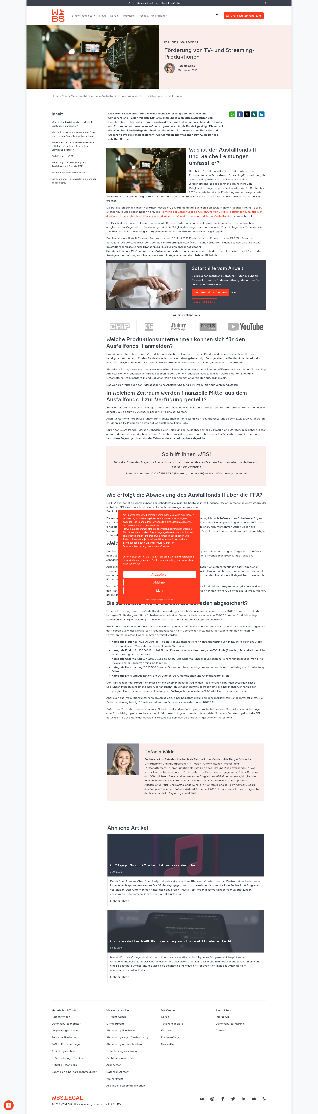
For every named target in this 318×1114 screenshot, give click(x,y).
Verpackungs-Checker (66, 1030)
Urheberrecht (115, 1023)
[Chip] (120, 326)
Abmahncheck (61, 1016)
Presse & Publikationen (152, 15)
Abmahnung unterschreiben (124, 1044)
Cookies (221, 1030)
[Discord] (254, 1098)
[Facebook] (223, 1098)
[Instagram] (212, 1098)
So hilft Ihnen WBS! (62, 156)
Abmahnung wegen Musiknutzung (127, 1037)
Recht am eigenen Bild (120, 1058)
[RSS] (264, 1098)
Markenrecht (114, 1078)
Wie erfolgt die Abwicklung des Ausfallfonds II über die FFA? (69, 164)
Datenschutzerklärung (230, 1023)
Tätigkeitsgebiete (81, 15)
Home (55, 96)
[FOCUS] (208, 326)
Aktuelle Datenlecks (64, 1064)
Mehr (159, 590)
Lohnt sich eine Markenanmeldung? (74, 1071)
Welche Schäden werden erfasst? (70, 172)
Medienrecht (79, 96)
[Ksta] (178, 326)
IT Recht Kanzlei (116, 1016)
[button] (232, 114)
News (102, 15)
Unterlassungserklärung (121, 1051)
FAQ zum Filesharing (64, 1037)
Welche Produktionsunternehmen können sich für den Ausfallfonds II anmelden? (74, 134)
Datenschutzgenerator (66, 1023)
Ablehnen (159, 582)
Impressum (223, 1016)
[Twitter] (233, 1098)
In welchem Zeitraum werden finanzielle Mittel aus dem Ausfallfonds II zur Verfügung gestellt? (73, 146)
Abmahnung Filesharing (121, 1030)
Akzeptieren (159, 574)
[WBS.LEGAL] (58, 15)
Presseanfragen (171, 1037)
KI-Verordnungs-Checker (67, 1058)
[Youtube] (245, 326)
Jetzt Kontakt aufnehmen (210, 292)
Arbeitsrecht (114, 1064)
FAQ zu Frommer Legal (66, 1044)
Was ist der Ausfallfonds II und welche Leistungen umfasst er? (73, 124)
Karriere (128, 15)
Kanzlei (114, 15)
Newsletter (168, 1044)
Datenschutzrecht (118, 1071)
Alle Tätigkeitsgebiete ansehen (125, 1085)
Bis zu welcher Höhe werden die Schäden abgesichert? (74, 180)
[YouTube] (202, 1098)
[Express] (149, 326)
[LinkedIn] (243, 1098)
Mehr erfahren (119, 900)
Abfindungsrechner (64, 1051)
